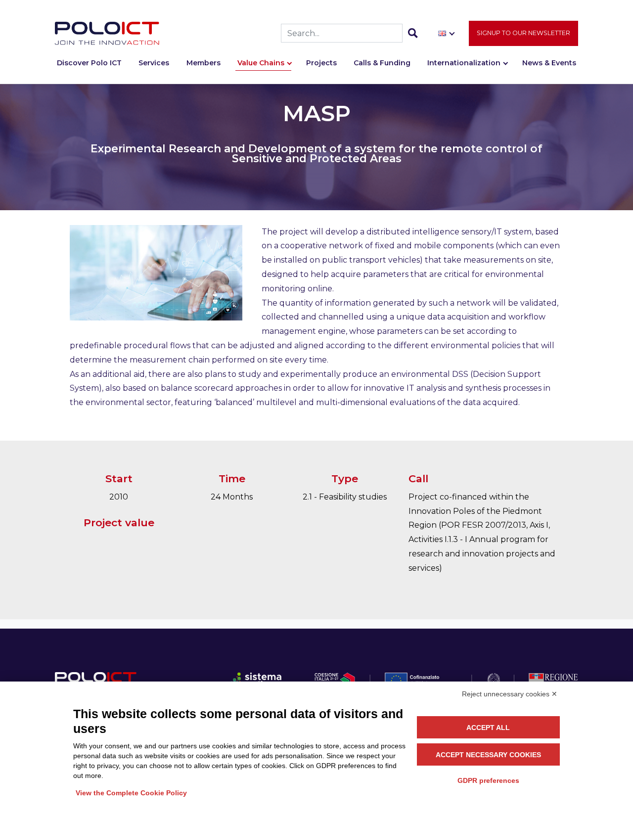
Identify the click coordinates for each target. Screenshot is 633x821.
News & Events (549, 62)
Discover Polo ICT (89, 62)
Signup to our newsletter (523, 33)
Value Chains (260, 62)
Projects (321, 62)
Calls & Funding (382, 62)
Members (203, 62)
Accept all (488, 727)
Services (153, 62)
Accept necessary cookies (488, 755)
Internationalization (463, 62)
